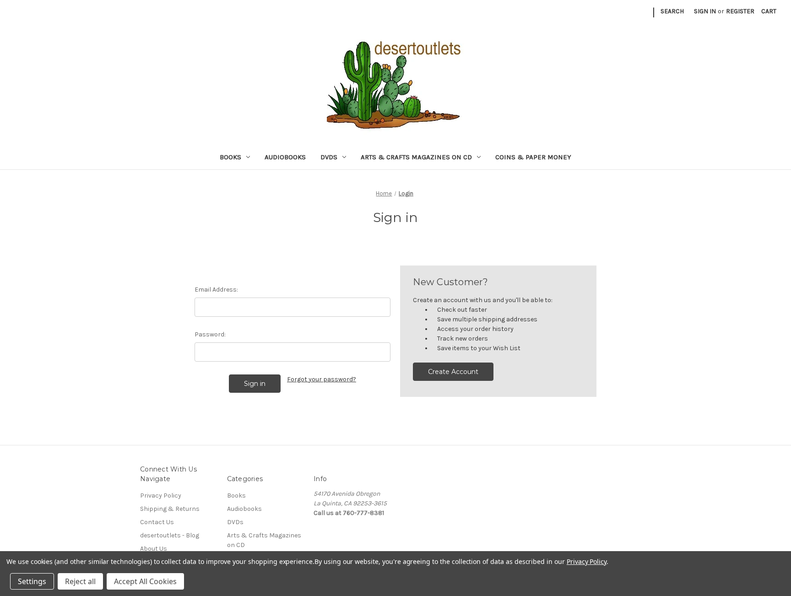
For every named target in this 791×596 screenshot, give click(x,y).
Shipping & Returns (170, 509)
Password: (210, 334)
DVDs (328, 157)
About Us (153, 549)
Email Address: (216, 289)
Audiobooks (285, 157)
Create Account (453, 372)
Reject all (80, 581)
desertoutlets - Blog (169, 535)
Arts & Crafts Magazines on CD (416, 157)
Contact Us (157, 522)
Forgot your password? (321, 379)
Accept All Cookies (145, 581)
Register (740, 11)
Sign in (705, 11)
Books (230, 157)
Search (672, 11)
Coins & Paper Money (533, 157)
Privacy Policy (160, 495)
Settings (32, 581)
